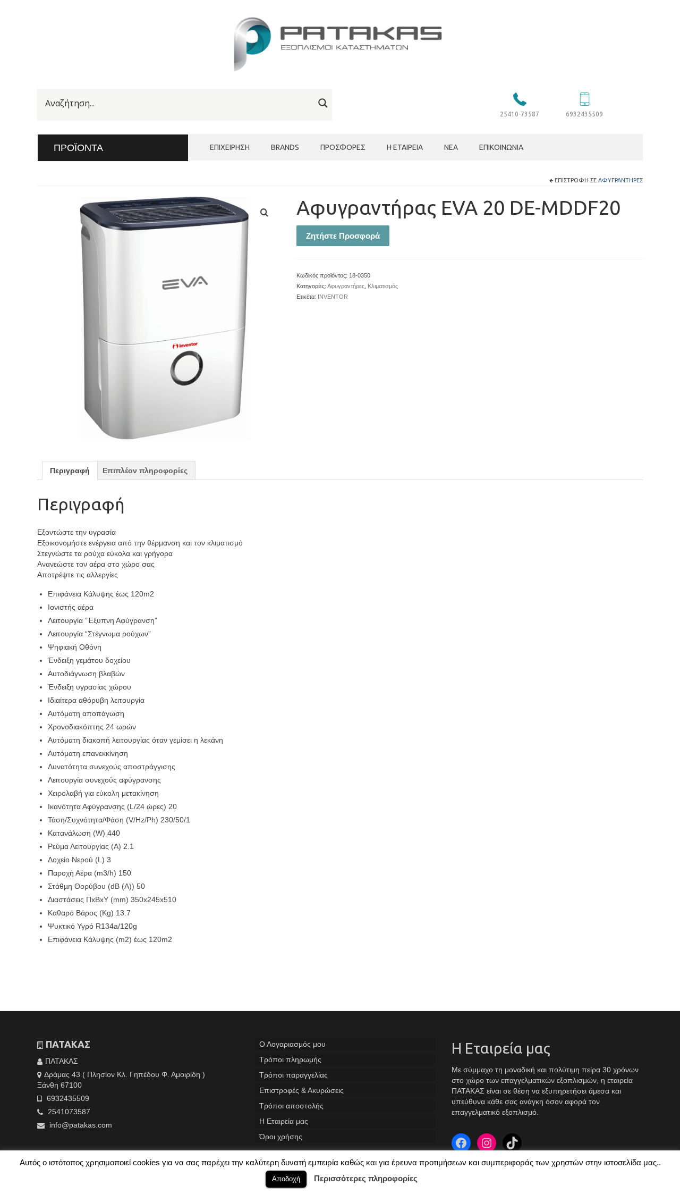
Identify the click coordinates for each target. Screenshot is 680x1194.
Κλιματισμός (383, 286)
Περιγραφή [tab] (70, 470)
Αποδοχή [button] (286, 1179)
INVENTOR (333, 296)
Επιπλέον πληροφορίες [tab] (145, 470)
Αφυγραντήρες (620, 180)
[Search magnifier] (323, 103)
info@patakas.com (79, 1125)
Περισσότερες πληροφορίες (366, 1178)
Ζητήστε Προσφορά (343, 235)
